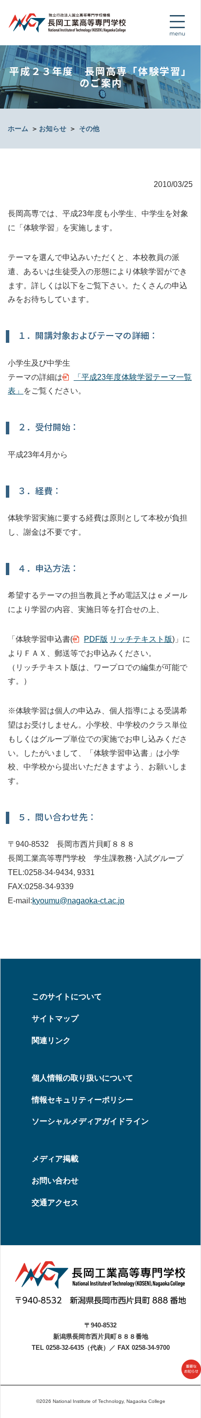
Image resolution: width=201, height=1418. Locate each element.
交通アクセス (55, 1202)
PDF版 (96, 639)
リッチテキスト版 (141, 639)
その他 (89, 128)
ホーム (18, 128)
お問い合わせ (55, 1180)
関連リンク (51, 1040)
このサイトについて (67, 996)
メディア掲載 (55, 1159)
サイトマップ (55, 1018)
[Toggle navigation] (177, 25)
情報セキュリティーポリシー (82, 1100)
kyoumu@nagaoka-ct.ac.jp (78, 900)
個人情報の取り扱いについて (82, 1078)
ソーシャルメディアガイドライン (90, 1121)
